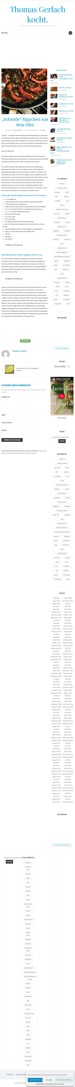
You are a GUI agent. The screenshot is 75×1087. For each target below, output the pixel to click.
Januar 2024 (56, 629)
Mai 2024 (56, 623)
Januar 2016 (68, 751)
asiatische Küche (62, 188)
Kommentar (5, 397)
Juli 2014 (68, 776)
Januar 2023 (56, 643)
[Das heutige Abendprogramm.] (54, 340)
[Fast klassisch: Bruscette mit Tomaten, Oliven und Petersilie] (61, 340)
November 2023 (56, 631)
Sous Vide (57, 282)
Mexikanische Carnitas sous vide (64, 139)
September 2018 (67, 707)
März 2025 (67, 609)
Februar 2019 (56, 701)
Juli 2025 (68, 603)
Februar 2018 (56, 718)
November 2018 (68, 704)
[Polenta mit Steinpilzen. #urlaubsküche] (61, 332)
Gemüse (67, 214)
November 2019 (56, 690)
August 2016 (56, 743)
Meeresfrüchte (61, 248)
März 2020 (56, 684)
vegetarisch (66, 299)
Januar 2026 (56, 601)
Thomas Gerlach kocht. (37, 14)
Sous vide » (62, 70)
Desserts (57, 201)
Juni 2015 (56, 763)
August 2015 (56, 760)
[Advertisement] (37, 52)
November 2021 (56, 656)
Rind (56, 269)
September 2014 (67, 774)
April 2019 (56, 698)
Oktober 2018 (56, 707)
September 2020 (56, 676)
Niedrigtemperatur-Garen (62, 256)
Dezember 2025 (68, 601)
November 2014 (68, 771)
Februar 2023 (67, 640)
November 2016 (68, 737)
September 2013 (67, 790)
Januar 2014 (68, 785)
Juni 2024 (68, 620)
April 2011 (56, 802)
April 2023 (67, 637)
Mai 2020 (56, 682)
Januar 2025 (68, 612)
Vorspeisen (58, 304)
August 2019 (68, 693)
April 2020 (67, 682)
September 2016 (67, 740)
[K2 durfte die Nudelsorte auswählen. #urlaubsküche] (61, 325)
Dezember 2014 (56, 771)
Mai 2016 (68, 746)
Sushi (56, 291)
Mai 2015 (68, 763)
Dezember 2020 (68, 670)
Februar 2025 (56, 612)
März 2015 (67, 765)
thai (56, 295)
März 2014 (67, 782)
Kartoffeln (67, 239)
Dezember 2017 (56, 721)
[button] (4, 33)
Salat (62, 274)
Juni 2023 (68, 634)
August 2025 (56, 603)
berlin (67, 192)
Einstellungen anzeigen (63, 1080)
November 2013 (68, 788)
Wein (68, 304)
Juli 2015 (68, 760)
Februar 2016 (56, 751)
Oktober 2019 (67, 690)
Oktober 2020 (67, 673)
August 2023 (68, 631)
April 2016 (56, 749)
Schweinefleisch (62, 278)
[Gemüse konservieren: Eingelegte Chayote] (9, 369)
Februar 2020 (67, 684)
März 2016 (67, 749)
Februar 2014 (56, 785)
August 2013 (56, 793)
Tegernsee (66, 291)
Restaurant (66, 265)
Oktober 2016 (56, 740)
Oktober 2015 (56, 757)
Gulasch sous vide (65, 88)
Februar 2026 (67, 598)
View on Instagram (62, 348)
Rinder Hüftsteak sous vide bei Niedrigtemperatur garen (61, 150)
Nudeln (56, 261)
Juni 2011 (68, 799)
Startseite (10, 1075)
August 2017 (56, 726)
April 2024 (67, 623)
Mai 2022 (56, 651)
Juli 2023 (56, 634)
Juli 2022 (68, 648)
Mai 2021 (56, 665)
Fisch (67, 201)
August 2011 (56, 799)
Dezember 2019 (68, 687)
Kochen (43, 130)
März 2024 (56, 626)
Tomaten (66, 295)
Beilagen (57, 192)
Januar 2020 (56, 687)
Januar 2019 (68, 701)
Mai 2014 (68, 779)
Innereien (56, 231)
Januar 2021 (56, 670)
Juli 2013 (68, 793)
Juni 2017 (56, 729)
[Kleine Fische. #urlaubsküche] (54, 332)
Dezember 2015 (56, 754)
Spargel (67, 282)
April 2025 (56, 609)
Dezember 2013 (56, 788)
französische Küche (62, 209)
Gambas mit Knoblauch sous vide (66, 96)
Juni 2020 (68, 679)
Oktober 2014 (56, 774)
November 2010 (68, 802)
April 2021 (67, 665)
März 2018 (67, 715)
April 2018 (56, 715)
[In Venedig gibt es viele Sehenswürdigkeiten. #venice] (69, 325)
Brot (56, 196)
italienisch (67, 231)
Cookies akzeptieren (35, 1080)
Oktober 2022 (67, 645)
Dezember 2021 (68, 654)
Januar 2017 (68, 735)
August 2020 (68, 676)
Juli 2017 (68, 726)
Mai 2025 (68, 606)
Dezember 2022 (68, 643)
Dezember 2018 (56, 704)
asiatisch (62, 184)
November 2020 (56, 673)
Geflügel (57, 214)
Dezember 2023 (68, 629)
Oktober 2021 (67, 656)
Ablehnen (49, 1080)
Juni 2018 (56, 712)
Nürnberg (67, 261)
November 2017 (68, 721)
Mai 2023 (56, 637)
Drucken (26, 341)
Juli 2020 (56, 679)
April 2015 (56, 765)
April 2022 (67, 651)
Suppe (66, 286)
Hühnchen (57, 222)
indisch (68, 222)
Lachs (62, 244)
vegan (55, 299)
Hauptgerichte (62, 218)
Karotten (56, 239)
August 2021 (68, 659)
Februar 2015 (56, 768)
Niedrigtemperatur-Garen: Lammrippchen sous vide (61, 77)
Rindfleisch (66, 269)
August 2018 (56, 709)
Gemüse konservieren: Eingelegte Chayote (27, 369)
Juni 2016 (56, 746)
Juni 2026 (56, 598)
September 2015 (67, 757)
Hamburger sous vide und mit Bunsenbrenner (64, 120)
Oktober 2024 (67, 615)
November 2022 (56, 645)
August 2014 (56, 776)
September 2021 (56, 659)
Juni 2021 (68, 662)
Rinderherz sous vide (66, 111)
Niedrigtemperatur (62, 252)
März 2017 (67, 732)
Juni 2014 (56, 779)
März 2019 (67, 698)
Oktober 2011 (67, 796)
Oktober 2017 (56, 723)
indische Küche (62, 226)
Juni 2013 (56, 796)
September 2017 (67, 723)
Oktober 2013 (56, 790)
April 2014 (56, 782)
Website (4, 430)
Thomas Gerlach (17, 130)
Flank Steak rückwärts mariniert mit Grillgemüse (64, 162)
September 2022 (56, 648)
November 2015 (68, 754)
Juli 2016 (68, 743)
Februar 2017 (56, 735)
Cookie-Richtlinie (40, 1084)
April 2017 (56, 732)
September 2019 (56, 693)
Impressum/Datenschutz (51, 1084)
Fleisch (62, 205)
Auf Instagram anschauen (62, 845)
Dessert (66, 196)
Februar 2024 (67, 626)
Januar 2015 (68, 768)
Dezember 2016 (56, 737)
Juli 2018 (68, 709)
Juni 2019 (56, 696)
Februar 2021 (67, 668)
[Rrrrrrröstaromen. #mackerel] (69, 332)
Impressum (61, 1084)
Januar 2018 (68, 718)
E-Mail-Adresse (7, 423)
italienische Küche (62, 235)
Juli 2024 (56, 620)
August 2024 (68, 617)
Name (3, 415)
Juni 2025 (56, 606)
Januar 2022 (56, 654)
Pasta (55, 265)
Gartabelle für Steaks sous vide (63, 130)
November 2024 (56, 615)
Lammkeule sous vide (66, 104)
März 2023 (56, 640)
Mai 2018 (68, 712)
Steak (57, 286)
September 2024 (56, 617)
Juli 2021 (56, 662)
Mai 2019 (68, 696)
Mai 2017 (68, 729)
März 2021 (56, 668)
